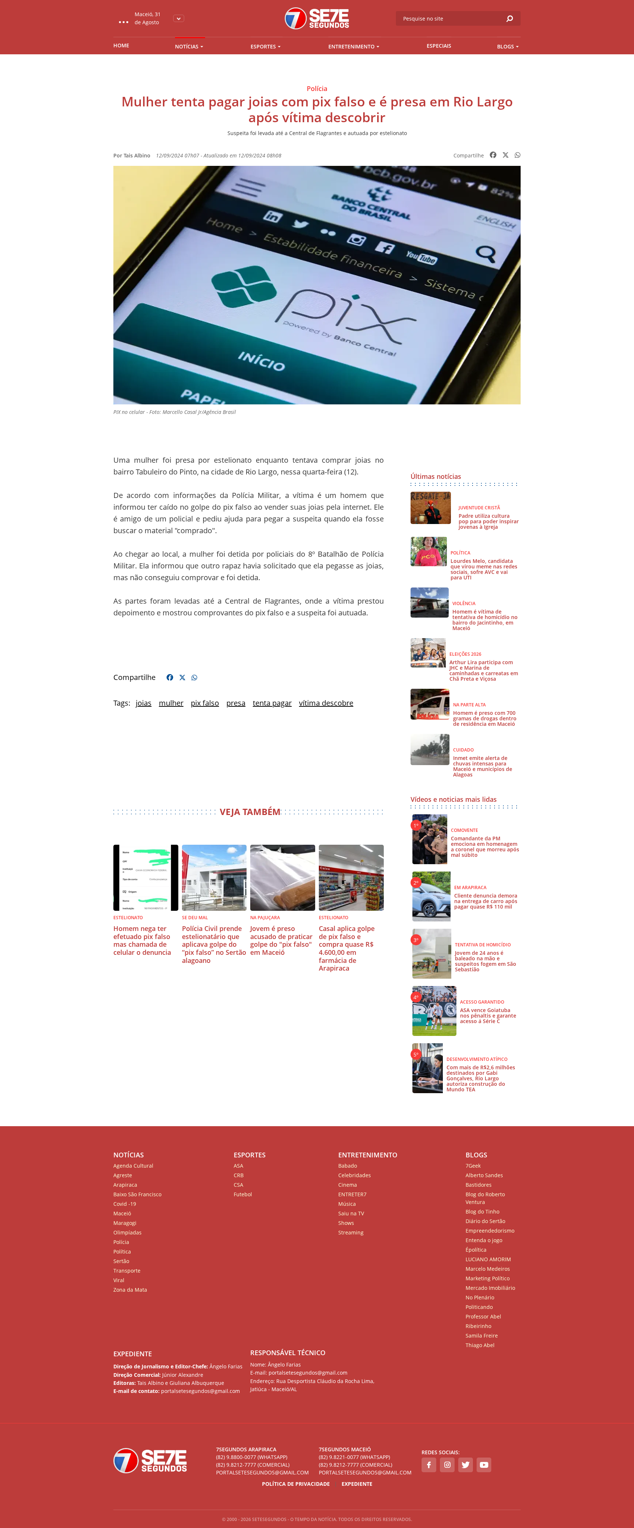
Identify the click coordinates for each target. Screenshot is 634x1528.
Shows (346, 1222)
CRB (239, 1175)
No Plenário (480, 1297)
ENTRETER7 (352, 1194)
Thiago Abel (480, 1345)
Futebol (243, 1194)
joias (144, 703)
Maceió (122, 1213)
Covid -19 (124, 1203)
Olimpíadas (127, 1232)
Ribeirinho (478, 1326)
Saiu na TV (351, 1213)
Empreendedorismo (490, 1230)
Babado (347, 1165)
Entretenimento (351, 46)
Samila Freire (482, 1335)
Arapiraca (125, 1184)
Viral (118, 1280)
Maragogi (124, 1222)
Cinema (347, 1184)
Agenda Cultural (133, 1165)
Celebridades (354, 1175)
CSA (238, 1184)
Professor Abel (483, 1316)
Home (121, 45)
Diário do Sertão (485, 1221)
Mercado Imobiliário (490, 1287)
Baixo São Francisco (137, 1194)
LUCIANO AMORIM (488, 1259)
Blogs (505, 46)
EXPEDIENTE (132, 1353)
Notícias (186, 46)
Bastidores (479, 1184)
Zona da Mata (130, 1289)
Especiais (439, 45)
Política (122, 1251)
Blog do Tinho (482, 1211)
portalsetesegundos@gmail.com (262, 1472)
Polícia (121, 1241)
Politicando (479, 1306)
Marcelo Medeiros (488, 1268)
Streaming (351, 1232)
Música (347, 1203)
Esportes (263, 46)
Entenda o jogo (484, 1240)
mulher (171, 703)
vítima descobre (326, 703)
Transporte (127, 1270)
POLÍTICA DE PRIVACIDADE (296, 1483)
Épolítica (476, 1249)
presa (235, 703)
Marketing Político (488, 1278)
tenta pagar (272, 703)
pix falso (205, 703)
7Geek (473, 1165)
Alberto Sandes (484, 1175)
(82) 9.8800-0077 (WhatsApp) (251, 1457)
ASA (238, 1165)
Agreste (122, 1175)
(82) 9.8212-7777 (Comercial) (252, 1464)
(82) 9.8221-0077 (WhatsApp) (354, 1457)
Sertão (121, 1261)
